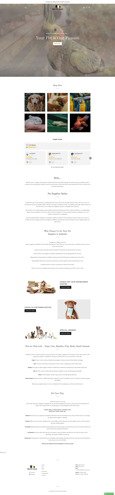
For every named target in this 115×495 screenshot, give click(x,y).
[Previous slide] (25, 75)
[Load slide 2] (57, 75)
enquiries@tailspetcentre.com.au (83, 469)
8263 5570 (56, 2)
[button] (24, 158)
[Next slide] (89, 75)
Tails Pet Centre (55, 491)
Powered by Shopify (62, 491)
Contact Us (44, 475)
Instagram (32, 474)
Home (43, 466)
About (43, 468)
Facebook (33, 472)
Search (43, 465)
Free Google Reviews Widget (58, 167)
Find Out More (65, 287)
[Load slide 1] (55, 75)
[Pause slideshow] (86, 75)
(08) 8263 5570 (81, 465)
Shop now (57, 43)
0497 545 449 (65, 2)
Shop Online (44, 471)
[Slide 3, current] (58, 75)
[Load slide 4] (59, 75)
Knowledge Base (45, 473)
